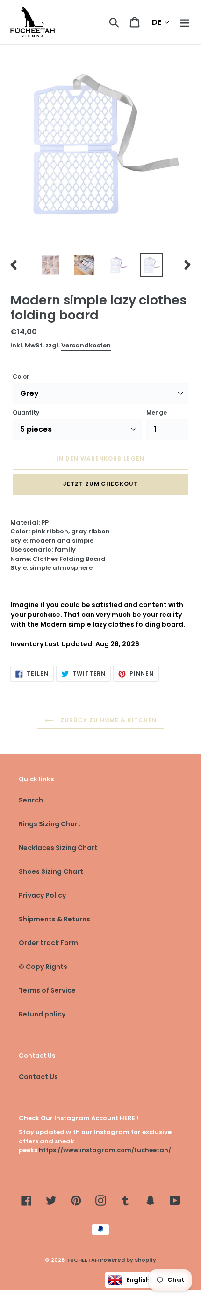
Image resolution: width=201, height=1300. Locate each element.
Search (31, 800)
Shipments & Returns (54, 919)
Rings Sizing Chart (50, 824)
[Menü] (184, 22)
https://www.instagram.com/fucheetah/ (105, 1150)
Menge (156, 412)
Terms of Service (47, 990)
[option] (50, 265)
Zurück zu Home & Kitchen (107, 720)
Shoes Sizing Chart (51, 871)
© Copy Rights (43, 966)
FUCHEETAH (83, 1260)
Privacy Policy (42, 895)
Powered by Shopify (128, 1260)
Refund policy (42, 1014)
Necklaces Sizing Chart (58, 847)
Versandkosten (86, 345)
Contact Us (38, 1076)
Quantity (26, 412)
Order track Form (48, 942)
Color (21, 376)
